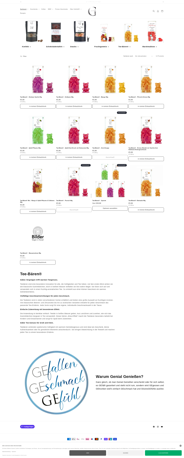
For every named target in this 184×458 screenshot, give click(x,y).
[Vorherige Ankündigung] (21, 2)
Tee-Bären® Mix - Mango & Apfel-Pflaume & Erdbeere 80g (37, 201)
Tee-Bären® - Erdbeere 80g (65, 97)
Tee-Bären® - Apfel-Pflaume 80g (30, 148)
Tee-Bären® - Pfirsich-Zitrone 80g (139, 97)
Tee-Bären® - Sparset (99, 200)
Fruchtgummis (100, 47)
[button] (24, 9)
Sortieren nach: (128, 56)
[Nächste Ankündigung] (163, 2)
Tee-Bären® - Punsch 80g (64, 200)
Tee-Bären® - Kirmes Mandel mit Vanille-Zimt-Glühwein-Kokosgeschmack (143, 148)
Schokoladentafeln (54, 47)
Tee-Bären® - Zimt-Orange (100, 148)
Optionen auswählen (110, 208)
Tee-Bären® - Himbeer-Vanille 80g (31, 97)
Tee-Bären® (123, 47)
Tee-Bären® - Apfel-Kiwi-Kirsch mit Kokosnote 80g (72, 148)
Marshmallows (148, 47)
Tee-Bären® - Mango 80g (100, 97)
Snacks (73, 47)
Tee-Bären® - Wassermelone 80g (30, 253)
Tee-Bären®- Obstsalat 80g (137, 200)
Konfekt (25, 47)
